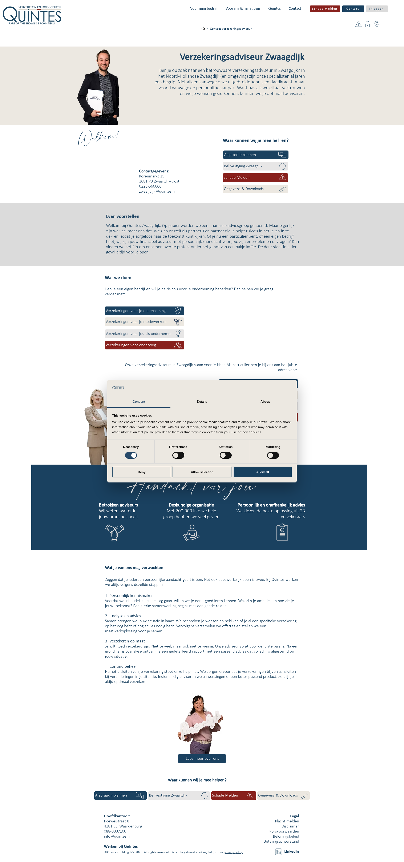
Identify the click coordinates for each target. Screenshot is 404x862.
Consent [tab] (139, 401)
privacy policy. (233, 852)
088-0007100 (115, 831)
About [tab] (265, 401)
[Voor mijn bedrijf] (203, 29)
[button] (204, 8)
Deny (141, 472)
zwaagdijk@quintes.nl (157, 191)
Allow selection (202, 472)
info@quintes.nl (117, 836)
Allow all (262, 472)
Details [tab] (202, 401)
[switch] (178, 455)
